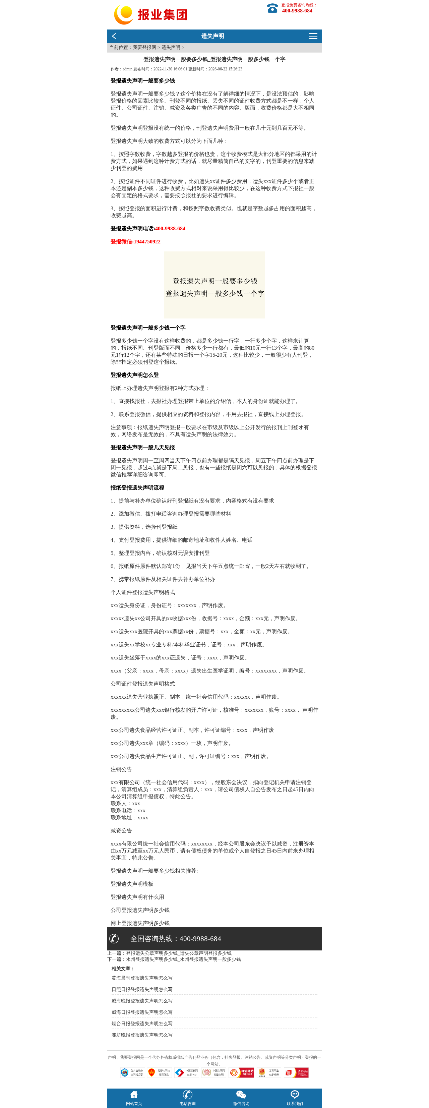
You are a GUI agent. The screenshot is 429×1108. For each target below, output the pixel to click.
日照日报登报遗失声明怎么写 (142, 989)
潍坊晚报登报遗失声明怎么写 (142, 1035)
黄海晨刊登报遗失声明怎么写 (142, 978)
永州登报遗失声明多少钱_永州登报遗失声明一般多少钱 (183, 959)
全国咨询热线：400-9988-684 (175, 939)
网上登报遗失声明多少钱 (140, 923)
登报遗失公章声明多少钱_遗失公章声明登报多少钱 (179, 953)
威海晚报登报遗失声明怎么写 (142, 1000)
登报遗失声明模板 (132, 884)
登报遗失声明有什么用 (137, 897)
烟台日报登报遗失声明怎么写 (142, 1023)
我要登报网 (144, 47)
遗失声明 (171, 47)
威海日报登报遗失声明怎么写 (142, 1012)
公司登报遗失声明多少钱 (140, 910)
